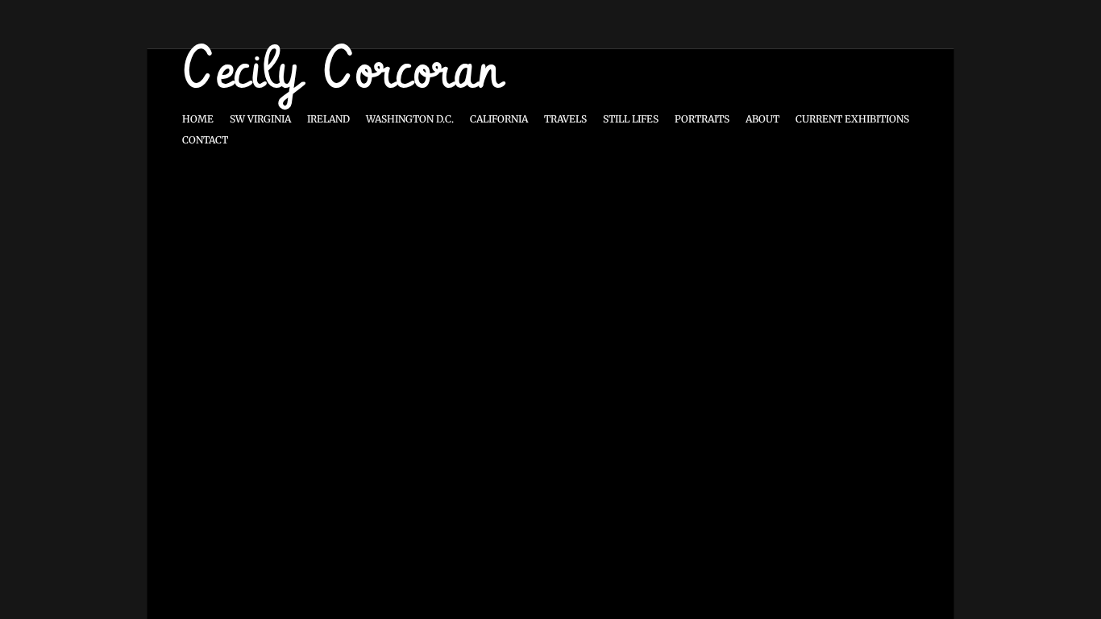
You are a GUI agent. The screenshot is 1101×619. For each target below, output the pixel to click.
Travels (565, 119)
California (499, 119)
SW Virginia (260, 119)
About (762, 119)
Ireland (328, 119)
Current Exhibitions (852, 119)
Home (198, 119)
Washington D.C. (410, 119)
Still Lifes (631, 119)
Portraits (702, 119)
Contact (205, 140)
